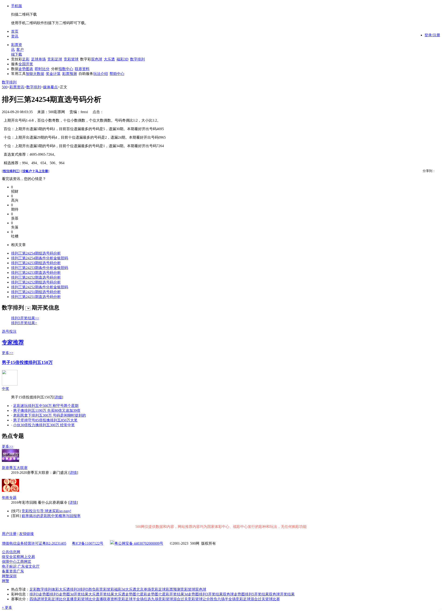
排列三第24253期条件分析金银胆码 (39, 268)
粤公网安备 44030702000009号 (138, 543)
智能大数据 (35, 74)
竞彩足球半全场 (131, 599)
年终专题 (9, 498)
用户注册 (9, 534)
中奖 (5, 389)
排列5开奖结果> (24, 323)
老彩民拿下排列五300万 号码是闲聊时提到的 (49, 415)
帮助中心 (117, 74)
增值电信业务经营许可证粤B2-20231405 (34, 543)
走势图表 (25, 69)
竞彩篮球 (71, 59)
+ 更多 (7, 607)
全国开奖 (25, 64)
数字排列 (137, 59)
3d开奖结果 (79, 594)
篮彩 (110, 589)
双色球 (96, 59)
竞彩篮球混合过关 (173, 599)
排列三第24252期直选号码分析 (36, 277)
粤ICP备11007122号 (87, 543)
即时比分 (42, 69)
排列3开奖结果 (211, 594)
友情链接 (26, 534)
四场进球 (36, 599)
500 (4, 87)
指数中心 (65, 69)
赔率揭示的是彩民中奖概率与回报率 (51, 516)
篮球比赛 (272, 599)
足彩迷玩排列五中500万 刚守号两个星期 (46, 406)
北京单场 (143, 589)
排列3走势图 (39, 594)
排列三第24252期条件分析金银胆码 (39, 287)
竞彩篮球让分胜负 (202, 599)
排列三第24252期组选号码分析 (36, 282)
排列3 (74, 589)
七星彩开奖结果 (171, 594)
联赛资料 (82, 69)
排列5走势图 (60, 594)
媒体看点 (50, 87)
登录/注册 (432, 35)
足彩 (25, 59)
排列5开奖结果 (257, 594)
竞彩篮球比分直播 (88, 599)
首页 (14, 31)
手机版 (16, 6)
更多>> (7, 353)
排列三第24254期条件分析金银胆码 (39, 258)
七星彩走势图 (147, 594)
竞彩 (103, 589)
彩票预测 (69, 74)
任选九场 (151, 599)
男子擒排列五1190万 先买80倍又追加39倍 (46, 410)
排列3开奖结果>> (25, 318)
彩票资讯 (16, 87)
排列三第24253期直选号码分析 (36, 273)
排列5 (83, 589)
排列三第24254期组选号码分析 (36, 253)
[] (11, 171)
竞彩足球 (54, 59)
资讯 (14, 36)
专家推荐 (13, 342)
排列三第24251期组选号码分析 (36, 292)
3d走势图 (191, 594)
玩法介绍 (100, 74)
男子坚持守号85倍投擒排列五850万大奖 (45, 420)
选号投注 (9, 331)
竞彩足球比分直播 (59, 599)
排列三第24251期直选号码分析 (36, 297)
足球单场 (38, 59)
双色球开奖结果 (282, 594)
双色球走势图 (234, 594)
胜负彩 (93, 589)
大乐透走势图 (125, 594)
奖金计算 (53, 74)
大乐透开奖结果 (101, 594)
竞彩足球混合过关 (250, 599)
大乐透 (109, 59)
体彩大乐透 (61, 589)
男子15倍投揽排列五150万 (27, 362)
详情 (73, 473)
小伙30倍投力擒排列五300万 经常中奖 (44, 425)
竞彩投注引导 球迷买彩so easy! (46, 511)
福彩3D (122, 59)
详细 (58, 397)
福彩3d (119, 589)
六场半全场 (226, 599)
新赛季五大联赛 (15, 468)
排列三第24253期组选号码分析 (36, 263)
